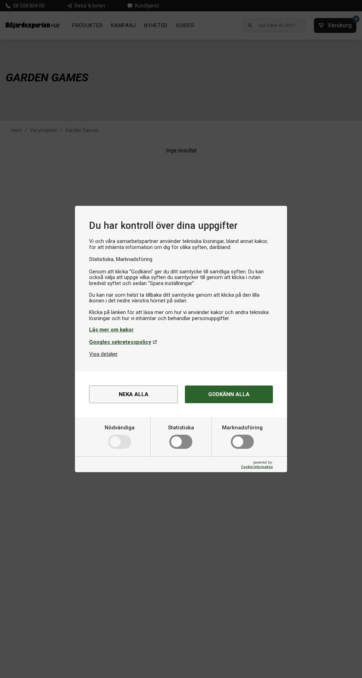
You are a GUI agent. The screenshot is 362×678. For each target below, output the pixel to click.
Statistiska (181, 427)
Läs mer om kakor (111, 329)
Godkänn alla (229, 394)
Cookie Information (257, 467)
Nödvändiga (120, 427)
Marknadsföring (242, 427)
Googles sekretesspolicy (120, 342)
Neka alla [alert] (133, 394)
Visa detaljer (103, 354)
